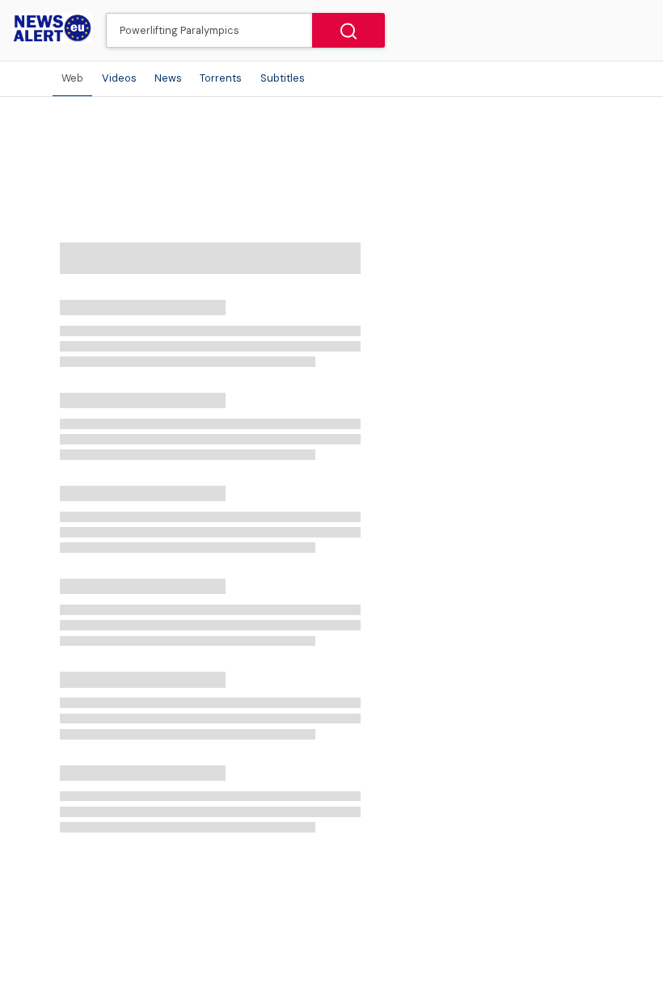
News (168, 78)
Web (72, 78)
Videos (119, 78)
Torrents (221, 78)
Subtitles (282, 78)
